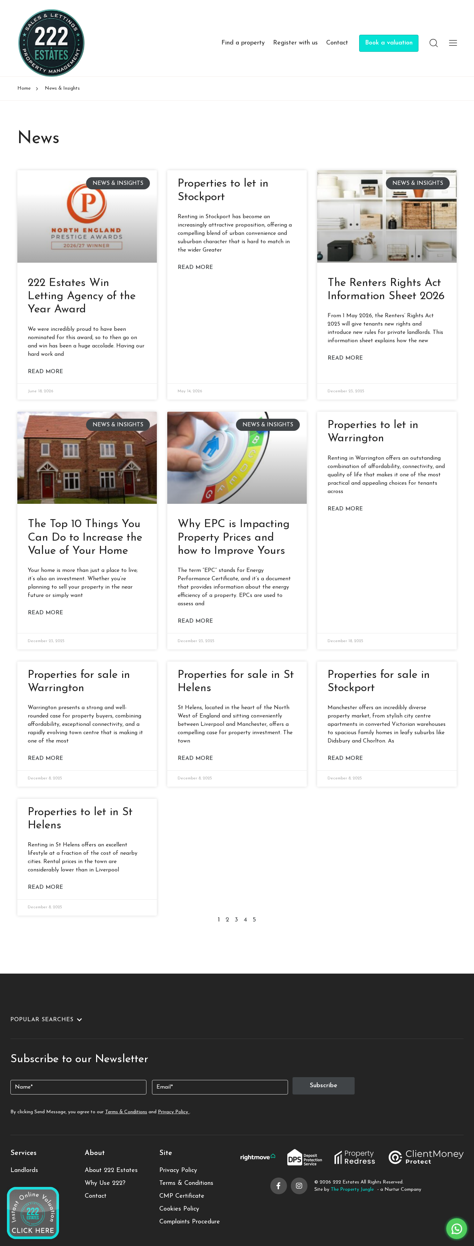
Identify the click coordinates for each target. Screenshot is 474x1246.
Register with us (295, 43)
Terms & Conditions (126, 1112)
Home (24, 88)
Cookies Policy (179, 1209)
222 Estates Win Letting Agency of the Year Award (82, 296)
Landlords (24, 1170)
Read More (45, 372)
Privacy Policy (173, 1112)
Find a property (243, 43)
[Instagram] (299, 1186)
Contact (337, 43)
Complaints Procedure (189, 1222)
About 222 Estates (111, 1170)
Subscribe (323, 1086)
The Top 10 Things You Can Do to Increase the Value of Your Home (85, 538)
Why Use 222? (105, 1183)
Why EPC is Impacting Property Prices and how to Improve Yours (234, 538)
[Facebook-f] (278, 1186)
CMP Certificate (181, 1196)
